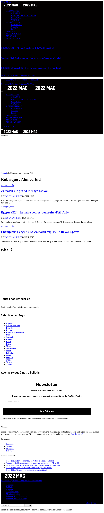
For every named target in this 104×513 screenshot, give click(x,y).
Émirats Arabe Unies (15, 332)
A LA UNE (16, 13)
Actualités (7, 185)
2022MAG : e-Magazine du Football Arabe (22, 80)
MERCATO (11, 31)
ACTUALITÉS (12, 11)
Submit (28, 505)
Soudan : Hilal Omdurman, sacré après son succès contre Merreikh (31, 58)
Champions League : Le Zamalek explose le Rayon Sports (40, 231)
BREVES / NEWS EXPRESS (23, 15)
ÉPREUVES (16, 25)
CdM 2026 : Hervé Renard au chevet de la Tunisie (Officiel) (27, 48)
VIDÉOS (15, 20)
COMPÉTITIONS (13, 22)
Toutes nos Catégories (10, 307)
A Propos (10, 485)
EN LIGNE (16, 18)
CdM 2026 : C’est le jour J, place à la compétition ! (26, 470)
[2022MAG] (31, 90)
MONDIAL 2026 (13, 38)
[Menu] (2, 129)
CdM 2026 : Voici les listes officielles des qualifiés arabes (29, 468)
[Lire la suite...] (77, 434)
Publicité (9, 487)
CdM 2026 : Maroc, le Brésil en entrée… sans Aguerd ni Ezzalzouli (31, 68)
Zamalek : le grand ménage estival (24, 190)
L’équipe (9, 489)
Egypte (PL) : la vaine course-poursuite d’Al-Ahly (35, 212)
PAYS (13, 29)
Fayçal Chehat (13, 196)
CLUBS (14, 27)
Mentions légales (13, 494)
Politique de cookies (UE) (16, 498)
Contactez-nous (12, 492)
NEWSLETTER (8, 126)
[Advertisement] (52, 154)
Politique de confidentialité (16, 496)
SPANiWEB (91, 503)
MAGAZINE (11, 36)
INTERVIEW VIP (13, 34)
